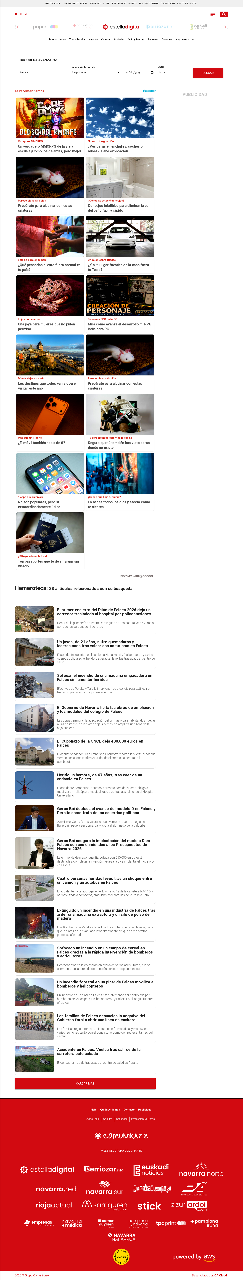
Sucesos (153, 39)
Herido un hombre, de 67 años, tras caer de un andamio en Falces (99, 777)
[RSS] (26, 14)
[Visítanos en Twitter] (21, 14)
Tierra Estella (77, 39)
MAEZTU (132, 3)
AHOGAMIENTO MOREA (75, 3)
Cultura (105, 39)
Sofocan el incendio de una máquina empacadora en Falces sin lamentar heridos (104, 678)
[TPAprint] (171, 1223)
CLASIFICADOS (168, 3)
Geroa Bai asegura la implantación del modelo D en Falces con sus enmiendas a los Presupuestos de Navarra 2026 (103, 845)
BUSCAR (208, 73)
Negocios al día (185, 39)
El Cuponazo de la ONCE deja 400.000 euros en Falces (100, 743)
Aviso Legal (92, 1118)
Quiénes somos (110, 1109)
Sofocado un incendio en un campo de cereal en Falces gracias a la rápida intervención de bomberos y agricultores (105, 952)
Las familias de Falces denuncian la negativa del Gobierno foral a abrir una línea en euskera (101, 1018)
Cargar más (85, 1083)
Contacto (129, 1109)
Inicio (93, 1109)
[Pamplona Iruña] (204, 1223)
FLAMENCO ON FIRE (149, 3)
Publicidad (144, 1109)
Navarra (93, 39)
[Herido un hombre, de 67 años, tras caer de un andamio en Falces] (34, 785)
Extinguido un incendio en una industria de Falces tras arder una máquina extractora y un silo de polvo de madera (106, 914)
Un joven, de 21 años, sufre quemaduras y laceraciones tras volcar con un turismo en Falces (102, 644)
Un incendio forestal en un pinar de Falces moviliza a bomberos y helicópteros (105, 984)
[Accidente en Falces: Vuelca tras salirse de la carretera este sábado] (34, 1059)
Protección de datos (143, 1118)
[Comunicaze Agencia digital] (121, 1135)
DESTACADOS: (52, 3)
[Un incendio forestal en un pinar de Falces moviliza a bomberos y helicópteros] (34, 992)
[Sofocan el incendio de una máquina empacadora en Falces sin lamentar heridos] (34, 685)
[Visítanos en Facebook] (16, 14)
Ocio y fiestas (136, 39)
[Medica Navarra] (72, 1223)
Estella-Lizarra (57, 39)
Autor (161, 67)
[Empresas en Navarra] (39, 1223)
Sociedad (118, 39)
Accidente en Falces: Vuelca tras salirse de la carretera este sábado (99, 1052)
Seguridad (122, 1118)
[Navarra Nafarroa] (121, 1236)
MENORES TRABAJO (116, 3)
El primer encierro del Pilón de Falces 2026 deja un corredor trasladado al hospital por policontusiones (104, 612)
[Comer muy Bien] (105, 1223)
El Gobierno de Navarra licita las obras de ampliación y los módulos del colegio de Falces (105, 710)
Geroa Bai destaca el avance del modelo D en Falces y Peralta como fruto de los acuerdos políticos (106, 811)
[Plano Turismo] (138, 1223)
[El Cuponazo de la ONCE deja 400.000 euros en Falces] (34, 752)
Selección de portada (83, 67)
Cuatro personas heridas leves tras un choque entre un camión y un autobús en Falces (104, 881)
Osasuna (167, 39)
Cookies (107, 1118)
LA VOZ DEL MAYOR (187, 3)
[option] (121, 26)
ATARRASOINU (96, 3)
